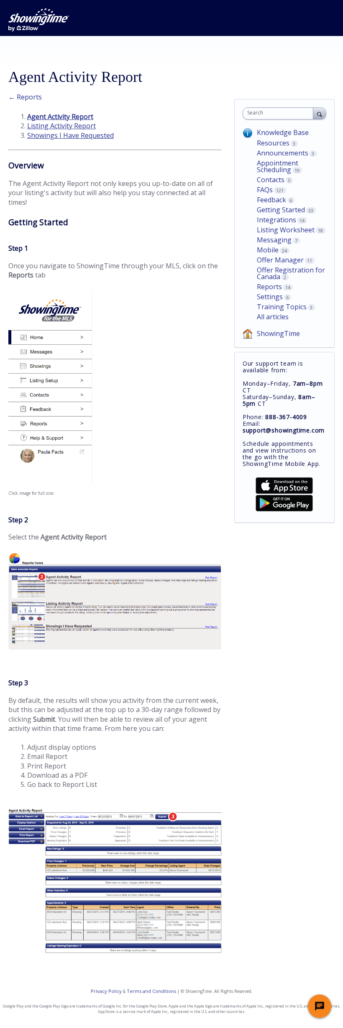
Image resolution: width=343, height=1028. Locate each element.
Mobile (268, 249)
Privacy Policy (106, 991)
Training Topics (282, 306)
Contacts (270, 179)
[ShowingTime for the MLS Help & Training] (38, 19)
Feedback (271, 199)
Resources (273, 143)
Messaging (274, 239)
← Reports (25, 96)
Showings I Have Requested (70, 135)
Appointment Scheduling (277, 166)
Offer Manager (280, 260)
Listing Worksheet (286, 229)
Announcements (282, 153)
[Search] (319, 113)
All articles (273, 316)
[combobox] (280, 113)
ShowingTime (278, 333)
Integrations (276, 219)
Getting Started (281, 209)
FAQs (265, 189)
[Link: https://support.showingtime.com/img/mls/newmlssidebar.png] (50, 482)
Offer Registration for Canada (291, 273)
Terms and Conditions (151, 991)
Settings (270, 296)
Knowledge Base (283, 132)
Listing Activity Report (61, 125)
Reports (269, 286)
